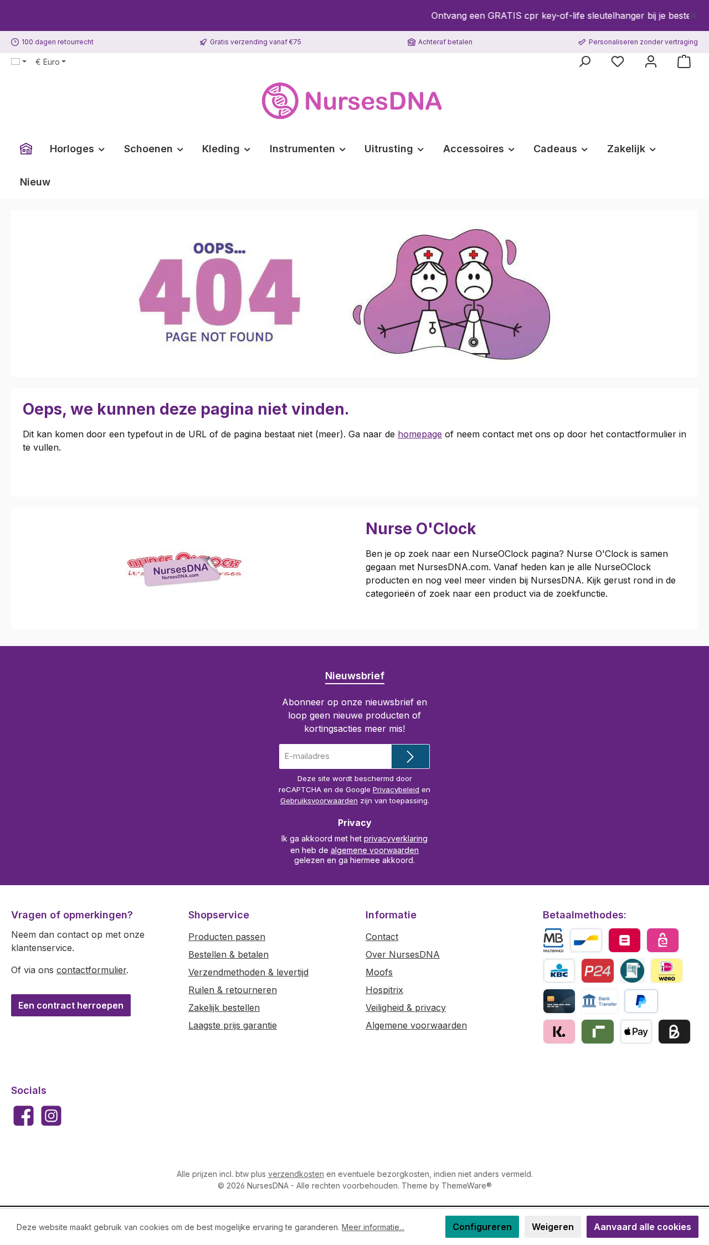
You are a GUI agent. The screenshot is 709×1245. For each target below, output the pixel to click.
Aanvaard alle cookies (642, 1226)
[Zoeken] (584, 61)
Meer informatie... (373, 1227)
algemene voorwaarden (375, 850)
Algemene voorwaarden (416, 1025)
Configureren (482, 1226)
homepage (420, 434)
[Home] (26, 149)
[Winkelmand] (684, 61)
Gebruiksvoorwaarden (319, 800)
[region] (354, 15)
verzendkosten (296, 1174)
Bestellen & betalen (228, 954)
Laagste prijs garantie (232, 1025)
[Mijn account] (651, 61)
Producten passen (226, 936)
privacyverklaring (396, 838)
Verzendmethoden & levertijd (248, 972)
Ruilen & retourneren (232, 989)
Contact (382, 936)
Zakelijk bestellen (224, 1007)
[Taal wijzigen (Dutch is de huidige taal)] (19, 62)
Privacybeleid (396, 789)
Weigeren (553, 1226)
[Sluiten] (693, 13)
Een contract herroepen (71, 1005)
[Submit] (410, 756)
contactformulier (91, 969)
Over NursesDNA (403, 954)
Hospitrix (384, 989)
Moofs (379, 972)
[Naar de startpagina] (354, 101)
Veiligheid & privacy (406, 1007)
